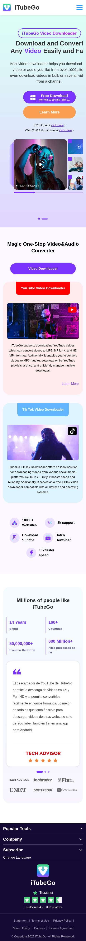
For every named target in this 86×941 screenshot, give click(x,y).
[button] (41, 219)
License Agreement (61, 928)
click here (51, 125)
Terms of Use (40, 920)
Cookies (39, 928)
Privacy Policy (62, 920)
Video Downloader (43, 268)
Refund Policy (21, 928)
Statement (20, 920)
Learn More (43, 112)
